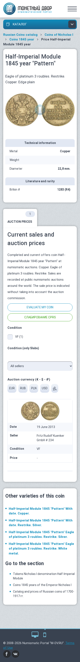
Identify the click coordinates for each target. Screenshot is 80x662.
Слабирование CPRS (40, 317)
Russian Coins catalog (20, 35)
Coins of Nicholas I (59, 35)
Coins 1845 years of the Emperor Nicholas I (42, 585)
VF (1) (19, 336)
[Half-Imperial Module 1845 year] (40, 109)
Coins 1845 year (21, 39)
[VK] (15, 654)
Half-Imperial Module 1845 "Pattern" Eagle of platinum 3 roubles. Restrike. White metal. (41, 548)
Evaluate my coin (40, 307)
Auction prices (19, 217)
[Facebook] (7, 654)
